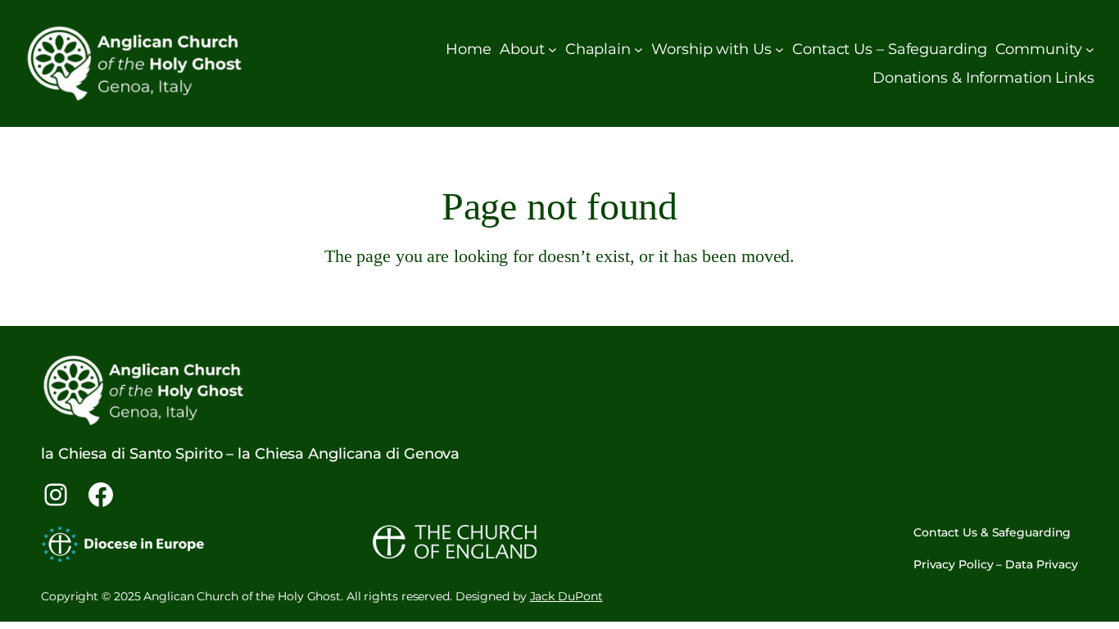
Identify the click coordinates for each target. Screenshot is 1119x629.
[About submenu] (552, 49)
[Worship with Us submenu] (779, 49)
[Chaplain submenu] (638, 49)
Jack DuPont (566, 596)
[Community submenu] (1089, 49)
